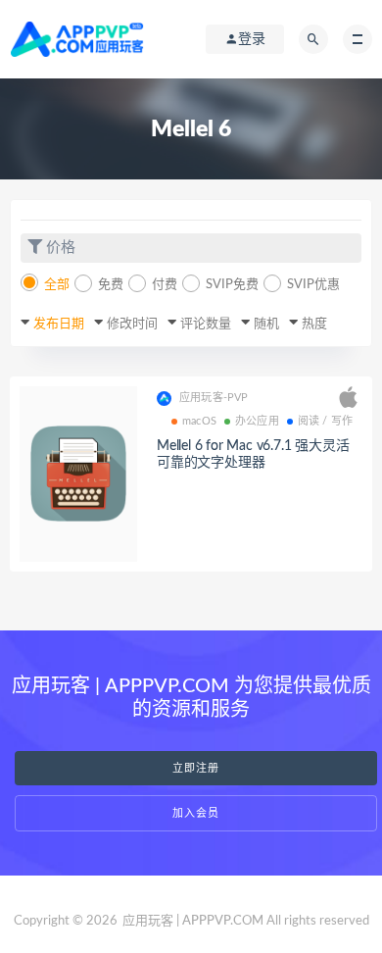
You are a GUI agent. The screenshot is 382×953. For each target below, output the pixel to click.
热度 (314, 324)
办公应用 (257, 421)
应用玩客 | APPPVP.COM (192, 921)
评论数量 (205, 324)
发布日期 (58, 324)
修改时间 (132, 324)
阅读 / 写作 (325, 421)
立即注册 (195, 768)
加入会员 (195, 813)
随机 (266, 324)
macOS (199, 421)
